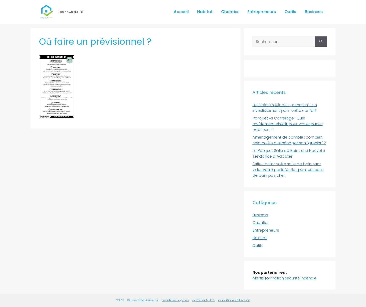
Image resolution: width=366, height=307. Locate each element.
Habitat (205, 12)
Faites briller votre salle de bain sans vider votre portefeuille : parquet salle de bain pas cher (288, 169)
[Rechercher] (321, 41)
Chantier (230, 12)
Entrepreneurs (261, 12)
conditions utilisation (234, 300)
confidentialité (203, 300)
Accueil (181, 12)
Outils (290, 12)
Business (314, 12)
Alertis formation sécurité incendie (284, 278)
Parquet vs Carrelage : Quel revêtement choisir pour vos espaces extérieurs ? (287, 123)
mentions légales (175, 300)
